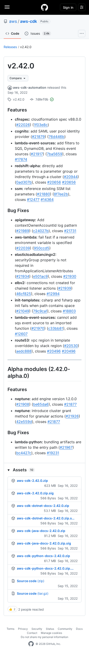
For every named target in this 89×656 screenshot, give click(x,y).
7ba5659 (54, 154)
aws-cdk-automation (29, 87)
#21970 (37, 328)
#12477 (33, 199)
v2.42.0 (25, 47)
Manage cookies (51, 633)
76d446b (56, 136)
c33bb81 (55, 328)
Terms (10, 628)
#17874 (21, 159)
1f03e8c (41, 124)
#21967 (66, 447)
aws (13, 21)
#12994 (53, 293)
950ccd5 (41, 248)
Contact (32, 633)
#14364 (47, 199)
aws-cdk (28, 21)
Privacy (23, 628)
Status (50, 628)
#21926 (72, 416)
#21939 (64, 288)
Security (36, 628)
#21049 (22, 311)
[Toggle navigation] (7, 7)
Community (65, 628)
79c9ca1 (40, 311)
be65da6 (41, 404)
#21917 (37, 154)
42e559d (24, 421)
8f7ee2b (61, 194)
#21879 (38, 136)
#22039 (23, 248)
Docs (79, 628)
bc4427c (23, 453)
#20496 (54, 351)
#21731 (70, 230)
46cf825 (23, 293)
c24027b (41, 230)
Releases (10, 47)
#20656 (54, 182)
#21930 (69, 276)
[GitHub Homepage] (31, 644)
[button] (44, 470)
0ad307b (24, 182)
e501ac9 (40, 276)
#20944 (71, 176)
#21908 (22, 404)
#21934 (22, 276)
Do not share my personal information (44, 637)
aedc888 (23, 351)
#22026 (23, 124)
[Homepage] (44, 7)
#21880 (43, 194)
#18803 (69, 311)
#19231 (53, 453)
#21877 (70, 404)
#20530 (71, 345)
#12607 (21, 334)
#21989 (22, 230)
